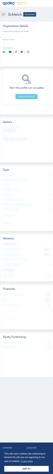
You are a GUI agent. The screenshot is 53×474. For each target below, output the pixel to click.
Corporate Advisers (11, 209)
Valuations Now (9, 244)
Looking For (8, 223)
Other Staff (8, 194)
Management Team (11, 190)
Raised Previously (10, 342)
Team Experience (10, 215)
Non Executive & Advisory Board (16, 180)
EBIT (4, 300)
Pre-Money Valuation (11, 249)
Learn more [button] (27, 461)
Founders (6, 185)
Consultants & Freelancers (14, 199)
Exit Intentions (9, 269)
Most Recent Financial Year (14, 294)
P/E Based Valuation (11, 264)
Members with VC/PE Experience (16, 204)
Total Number (8, 175)
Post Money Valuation (12, 254)
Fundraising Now (10, 347)
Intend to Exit (8, 275)
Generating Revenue (11, 305)
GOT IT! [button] (26, 469)
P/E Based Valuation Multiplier (15, 259)
